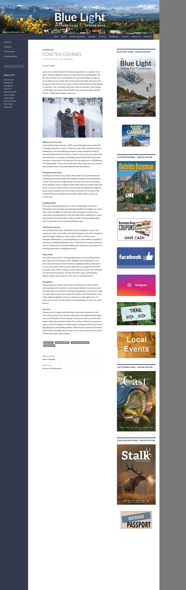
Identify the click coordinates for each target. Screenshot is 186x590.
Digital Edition (9, 51)
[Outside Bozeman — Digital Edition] (136, 186)
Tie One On (8, 89)
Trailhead (91, 36)
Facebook (7, 42)
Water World (8, 83)
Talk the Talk (8, 107)
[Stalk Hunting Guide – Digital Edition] (136, 474)
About (63, 36)
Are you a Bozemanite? (52, 366)
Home (56, 36)
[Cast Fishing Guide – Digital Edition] (136, 401)
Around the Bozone (77, 36)
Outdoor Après (9, 98)
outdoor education (80, 342)
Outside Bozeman (10, 56)
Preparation (113, 36)
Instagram (8, 47)
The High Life (8, 86)
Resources (148, 36)
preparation (49, 345)
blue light (49, 342)
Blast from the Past (10, 101)
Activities (102, 36)
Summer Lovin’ (9, 80)
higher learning (62, 342)
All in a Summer (49, 357)
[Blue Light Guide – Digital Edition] (136, 86)
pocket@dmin (67, 59)
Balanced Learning (10, 92)
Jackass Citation (9, 95)
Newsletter (136, 36)
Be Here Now (8, 104)
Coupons (124, 36)
